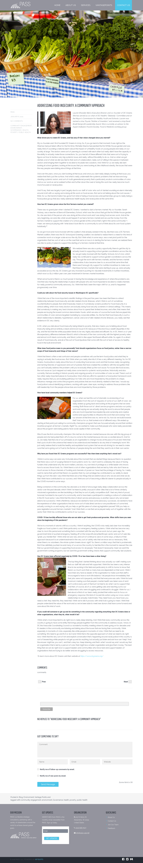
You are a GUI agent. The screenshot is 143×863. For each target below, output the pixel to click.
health (25, 130)
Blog (21, 797)
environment (16, 128)
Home (57, 5)
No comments (17, 121)
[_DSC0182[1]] (71, 53)
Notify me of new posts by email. (53, 776)
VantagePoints (104, 5)
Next (127, 681)
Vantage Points (41, 797)
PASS (13, 112)
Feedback (111, 828)
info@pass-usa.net (82, 833)
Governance (16, 130)
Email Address (45, 701)
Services (85, 5)
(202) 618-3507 (81, 828)
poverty (14, 132)
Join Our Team (113, 825)
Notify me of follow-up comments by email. (57, 769)
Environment (29, 797)
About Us (70, 5)
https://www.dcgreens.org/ (91, 656)
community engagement (21, 126)
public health (25, 132)
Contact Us (123, 5)
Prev (42, 681)
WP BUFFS (39, 859)
